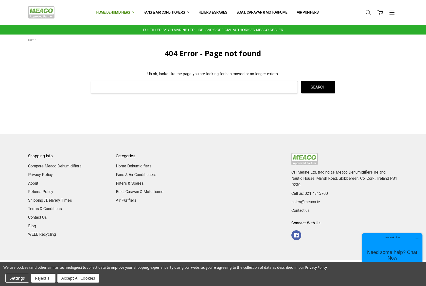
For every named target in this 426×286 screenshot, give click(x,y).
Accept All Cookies (78, 278)
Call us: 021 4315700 (309, 193)
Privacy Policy (40, 174)
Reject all (43, 278)
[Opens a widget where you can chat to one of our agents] (392, 257)
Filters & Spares (213, 12)
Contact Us (37, 217)
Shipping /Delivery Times (50, 200)
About (33, 183)
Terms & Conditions (45, 208)
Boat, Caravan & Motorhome (262, 12)
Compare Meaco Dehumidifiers (55, 166)
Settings (17, 278)
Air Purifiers (308, 12)
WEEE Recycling (42, 234)
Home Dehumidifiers (113, 12)
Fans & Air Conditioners (165, 12)
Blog (32, 226)
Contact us (300, 210)
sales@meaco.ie (305, 201)
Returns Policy (40, 191)
